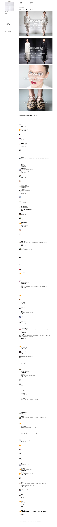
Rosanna (22, 315)
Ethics (31, 3)
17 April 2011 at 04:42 (23, 309)
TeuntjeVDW (22, 189)
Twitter (28, 115)
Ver (21, 463)
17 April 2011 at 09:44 (23, 332)
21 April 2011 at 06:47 (23, 461)
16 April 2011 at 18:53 (23, 210)
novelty (6, 11)
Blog (26, 115)
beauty (6, 13)
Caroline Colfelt (23, 321)
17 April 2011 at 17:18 (23, 376)
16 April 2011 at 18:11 (23, 193)
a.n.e (21, 460)
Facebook (21, 3)
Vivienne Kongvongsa (23, 328)
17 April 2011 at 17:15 (23, 372)
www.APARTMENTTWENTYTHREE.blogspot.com (26, 209)
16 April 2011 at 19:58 (23, 245)
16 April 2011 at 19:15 (23, 220)
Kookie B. (22, 416)
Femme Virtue (22, 298)
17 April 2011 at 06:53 (23, 313)
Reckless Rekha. (23, 185)
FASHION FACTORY (23, 222)
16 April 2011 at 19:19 (23, 226)
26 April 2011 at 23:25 (23, 470)
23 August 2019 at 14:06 (23, 508)
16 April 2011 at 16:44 (23, 130)
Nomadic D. (22, 334)
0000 (21, 311)
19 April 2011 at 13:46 (23, 429)
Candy (22, 355)
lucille (21, 452)
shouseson (22, 510)
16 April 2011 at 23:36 (23, 291)
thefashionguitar (23, 426)
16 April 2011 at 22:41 (23, 287)
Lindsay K (22, 307)
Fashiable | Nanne (23, 143)
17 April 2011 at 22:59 (23, 401)
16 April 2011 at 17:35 (23, 166)
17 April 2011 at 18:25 (23, 380)
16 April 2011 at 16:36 (23, 126)
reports (6, 14)
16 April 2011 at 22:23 (23, 283)
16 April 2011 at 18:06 (23, 187)
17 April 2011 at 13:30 (23, 353)
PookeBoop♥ (22, 350)
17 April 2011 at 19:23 (23, 391)
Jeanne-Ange (22, 368)
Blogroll (31, 2)
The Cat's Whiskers (23, 206)
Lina (21, 179)
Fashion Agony (23, 168)
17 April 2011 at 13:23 (23, 348)
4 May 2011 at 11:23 (23, 497)
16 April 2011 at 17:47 (23, 177)
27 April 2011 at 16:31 (23, 474)
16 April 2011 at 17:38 (23, 172)
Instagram (21, 2)
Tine (21, 285)
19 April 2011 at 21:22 (23, 436)
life (6, 10)
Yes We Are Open (23, 412)
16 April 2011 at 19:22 (23, 230)
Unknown (22, 272)
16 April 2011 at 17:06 (23, 146)
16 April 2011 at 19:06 (23, 214)
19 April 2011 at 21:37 (23, 441)
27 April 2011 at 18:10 (23, 486)
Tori (21, 212)
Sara (21, 128)
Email (24, 115)
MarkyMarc (22, 468)
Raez (21, 157)
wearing (36, 115)
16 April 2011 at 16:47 (23, 134)
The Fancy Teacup (23, 241)
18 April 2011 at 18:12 (23, 414)
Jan (21, 488)
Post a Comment (22, 514)
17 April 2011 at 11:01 (23, 338)
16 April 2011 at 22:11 (23, 277)
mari (21, 247)
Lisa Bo (22, 263)
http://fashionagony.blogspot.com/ (25, 171)
